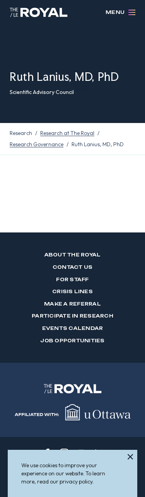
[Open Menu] (131, 12)
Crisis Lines (72, 291)
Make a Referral (72, 304)
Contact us (72, 267)
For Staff (72, 279)
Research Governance (36, 144)
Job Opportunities (72, 340)
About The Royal (72, 255)
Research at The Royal (67, 133)
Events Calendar (72, 328)
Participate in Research (72, 316)
